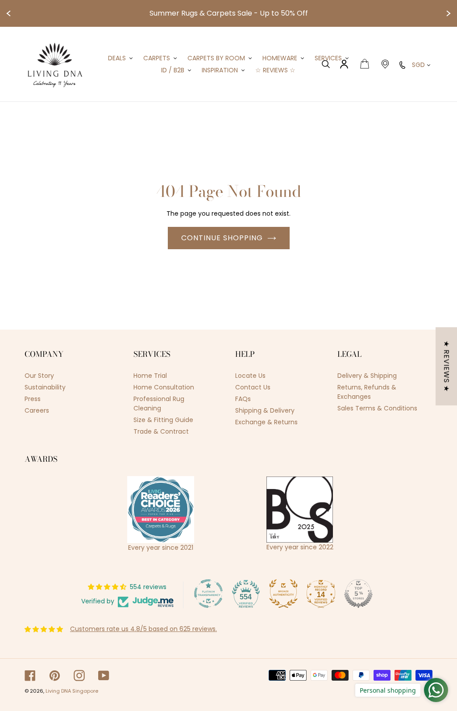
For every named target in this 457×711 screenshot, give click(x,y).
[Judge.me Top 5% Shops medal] (358, 593)
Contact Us (252, 387)
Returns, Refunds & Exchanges (366, 392)
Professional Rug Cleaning (158, 403)
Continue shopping (222, 238)
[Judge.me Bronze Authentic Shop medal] (283, 593)
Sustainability (45, 387)
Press (33, 398)
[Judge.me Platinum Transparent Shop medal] (208, 593)
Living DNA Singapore (72, 690)
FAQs (243, 398)
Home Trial (150, 375)
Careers (37, 410)
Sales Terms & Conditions (377, 408)
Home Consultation (163, 387)
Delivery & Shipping (367, 375)
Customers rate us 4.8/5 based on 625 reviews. (143, 628)
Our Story (39, 375)
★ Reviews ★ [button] (446, 366)
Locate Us (250, 375)
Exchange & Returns (266, 422)
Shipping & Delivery (265, 410)
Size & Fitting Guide (163, 419)
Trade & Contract (161, 431)
